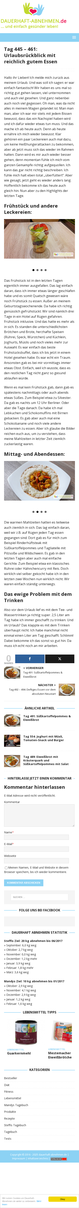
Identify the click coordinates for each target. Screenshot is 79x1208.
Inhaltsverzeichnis (38, 1158)
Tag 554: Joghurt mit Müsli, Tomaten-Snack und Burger (43, 738)
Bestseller (10, 1078)
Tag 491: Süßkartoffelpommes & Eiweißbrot (47, 718)
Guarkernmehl (19, 1053)
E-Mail (8, 844)
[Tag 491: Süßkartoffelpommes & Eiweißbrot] (12, 720)
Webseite (10, 856)
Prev (9, 242)
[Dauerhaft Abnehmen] (33, 31)
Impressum (18, 1158)
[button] (73, 37)
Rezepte (9, 1118)
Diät (7, 1085)
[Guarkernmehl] (26, 1032)
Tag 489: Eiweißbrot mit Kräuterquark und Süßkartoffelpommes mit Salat (46, 760)
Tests (7, 1138)
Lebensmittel (12, 1098)
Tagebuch (10, 1132)
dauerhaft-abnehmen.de (53, 1154)
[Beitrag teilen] (30, 659)
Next (69, 242)
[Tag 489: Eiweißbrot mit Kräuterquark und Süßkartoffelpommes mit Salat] (12, 761)
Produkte (10, 1112)
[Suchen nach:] (40, 897)
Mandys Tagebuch (16, 1105)
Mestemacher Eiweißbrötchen (61, 1055)
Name (8, 832)
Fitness (8, 1091)
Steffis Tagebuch (15, 1125)
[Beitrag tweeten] (60, 659)
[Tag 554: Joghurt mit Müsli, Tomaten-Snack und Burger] (12, 741)
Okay (62, 1199)
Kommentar (12, 802)
